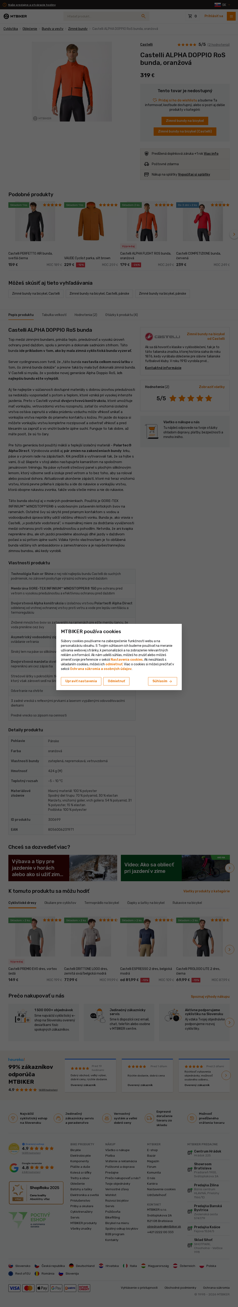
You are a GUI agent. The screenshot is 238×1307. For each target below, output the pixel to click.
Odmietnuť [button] (116, 681)
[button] (114, 664)
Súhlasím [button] (162, 681)
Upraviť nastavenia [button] (81, 681)
